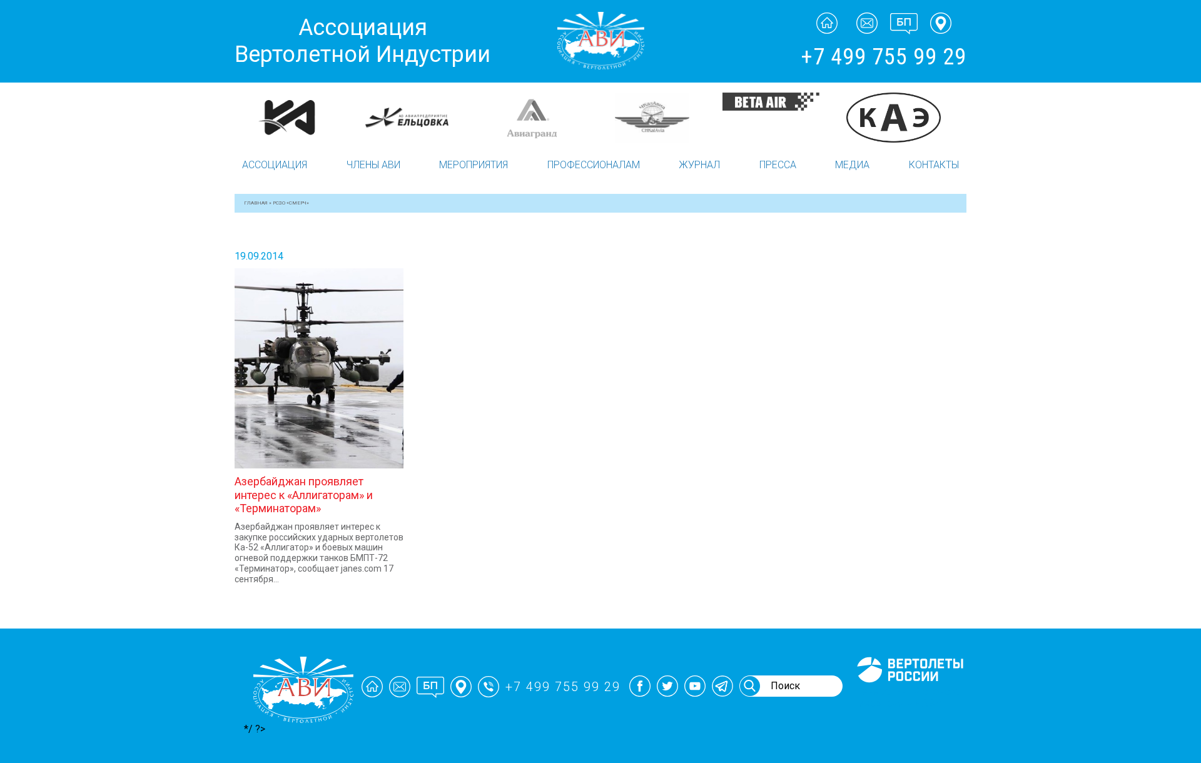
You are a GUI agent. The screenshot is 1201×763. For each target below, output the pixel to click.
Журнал (699, 165)
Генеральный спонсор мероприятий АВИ (909, 697)
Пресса (777, 165)
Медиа (852, 165)
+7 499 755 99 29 (883, 57)
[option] (296, 118)
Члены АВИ (373, 165)
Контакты (934, 165)
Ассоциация (274, 165)
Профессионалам (593, 165)
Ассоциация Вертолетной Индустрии (362, 41)
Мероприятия (473, 165)
